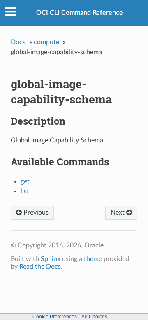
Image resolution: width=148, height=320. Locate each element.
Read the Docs (40, 266)
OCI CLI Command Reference (79, 12)
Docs (18, 42)
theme (93, 259)
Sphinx (50, 259)
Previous (35, 212)
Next (118, 212)
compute (46, 42)
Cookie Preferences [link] (54, 317)
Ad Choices (94, 317)
